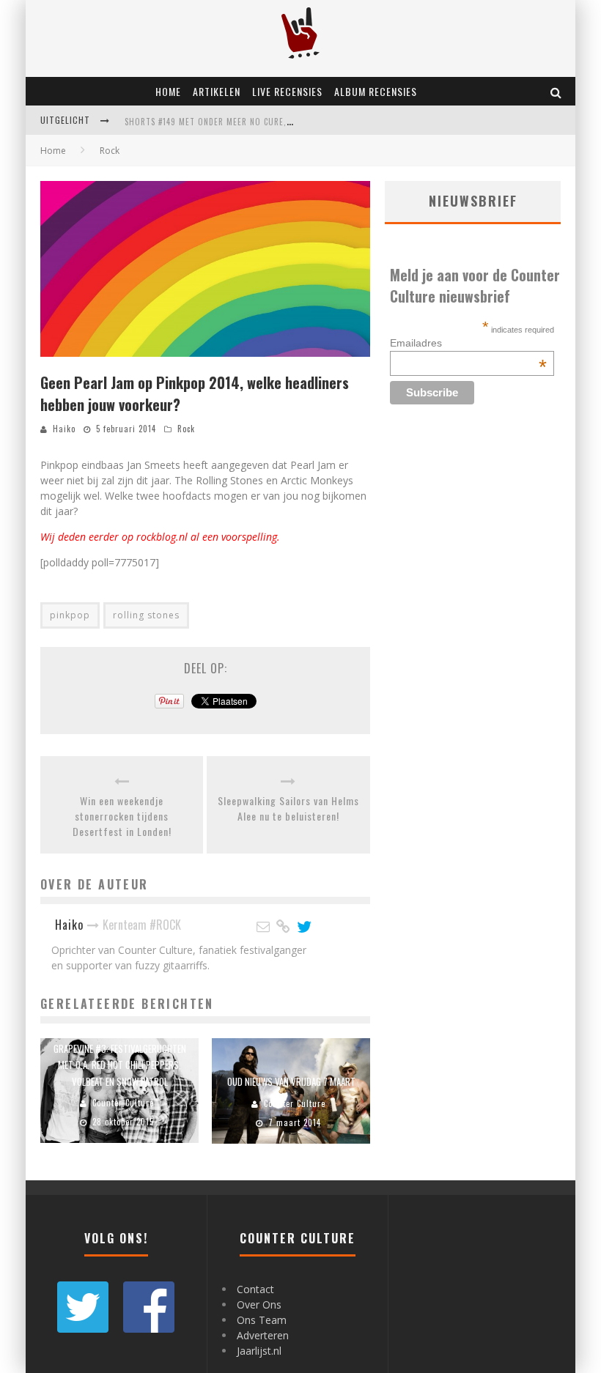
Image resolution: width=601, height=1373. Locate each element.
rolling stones (146, 615)
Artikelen (216, 91)
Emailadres (468, 343)
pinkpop (70, 615)
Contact (255, 1289)
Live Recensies (287, 91)
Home (168, 91)
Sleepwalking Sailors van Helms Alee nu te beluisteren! (288, 808)
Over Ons (259, 1304)
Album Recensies (375, 91)
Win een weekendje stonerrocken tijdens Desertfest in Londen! (122, 816)
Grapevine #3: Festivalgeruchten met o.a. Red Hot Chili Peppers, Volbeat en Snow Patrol (120, 1064)
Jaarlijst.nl (259, 1351)
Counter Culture (123, 1103)
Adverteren (263, 1335)
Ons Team (262, 1320)
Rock (186, 428)
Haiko (64, 428)
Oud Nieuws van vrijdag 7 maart (291, 1081)
